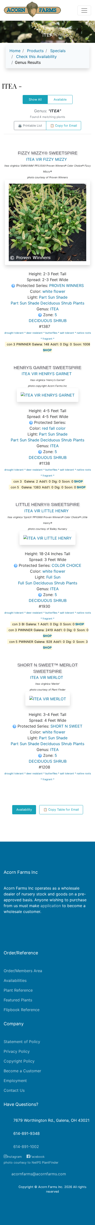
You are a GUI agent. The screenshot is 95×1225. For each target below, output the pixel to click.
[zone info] (40, 314)
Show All (35, 99)
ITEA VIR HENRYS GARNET (47, 373)
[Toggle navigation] (84, 10)
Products (35, 50)
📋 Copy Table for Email (61, 809)
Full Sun (53, 577)
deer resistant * (35, 332)
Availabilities (15, 980)
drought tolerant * (15, 332)
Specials (58, 50)
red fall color (54, 428)
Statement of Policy (22, 1041)
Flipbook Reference (21, 1009)
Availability (24, 809)
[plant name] (47, 224)
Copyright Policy (19, 1061)
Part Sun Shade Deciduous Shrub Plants (47, 303)
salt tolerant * (68, 332)
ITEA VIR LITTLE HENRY (46, 510)
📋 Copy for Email (63, 125)
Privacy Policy (17, 1051)
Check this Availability (36, 56)
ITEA (54, 308)
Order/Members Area (23, 970)
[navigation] (47, 58)
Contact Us (14, 1090)
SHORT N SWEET (66, 726)
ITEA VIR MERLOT (46, 677)
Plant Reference (18, 990)
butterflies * (52, 332)
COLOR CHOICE (66, 565)
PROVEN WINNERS (66, 285)
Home (15, 50)
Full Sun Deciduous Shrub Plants (47, 582)
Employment (15, 1080)
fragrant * (48, 338)
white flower (53, 291)
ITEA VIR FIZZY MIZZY (46, 159)
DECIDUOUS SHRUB (47, 320)
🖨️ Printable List (30, 125)
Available (60, 99)
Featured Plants (18, 999)
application (50, 905)
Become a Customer (22, 1070)
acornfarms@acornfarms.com (38, 1173)
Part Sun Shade (53, 297)
